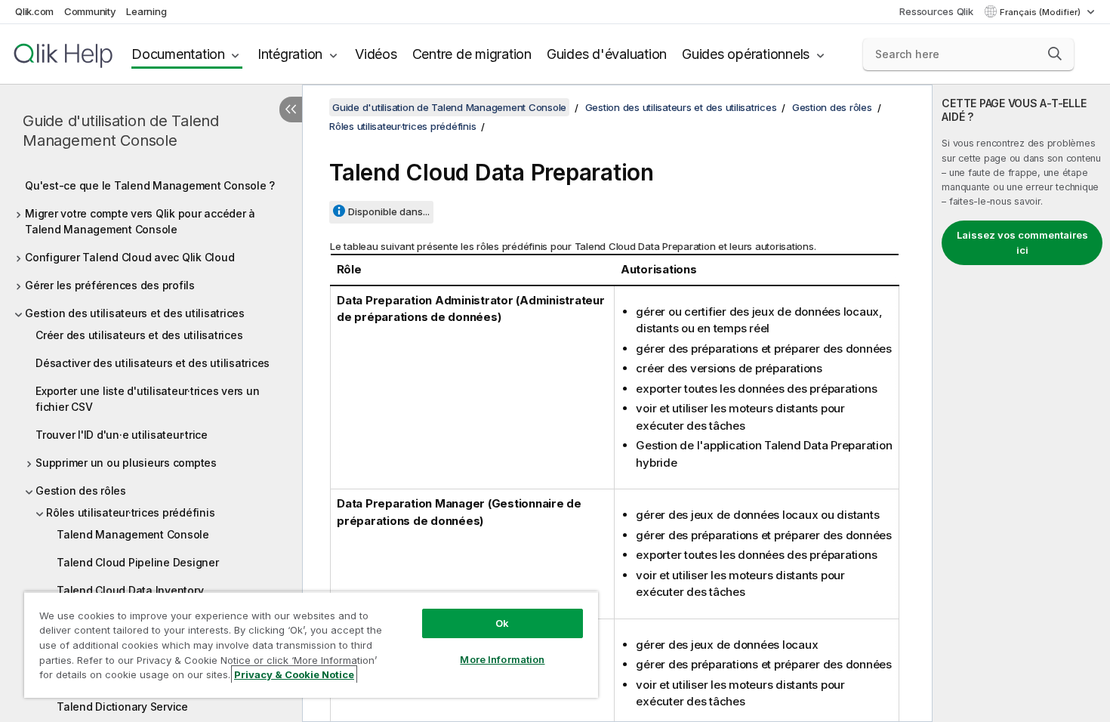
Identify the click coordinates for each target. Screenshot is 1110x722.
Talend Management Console (133, 534)
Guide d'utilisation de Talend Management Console (121, 131)
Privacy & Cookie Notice (294, 674)
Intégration (289, 54)
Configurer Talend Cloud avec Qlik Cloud (129, 257)
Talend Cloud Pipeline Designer (138, 562)
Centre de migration (472, 54)
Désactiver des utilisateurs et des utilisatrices (152, 362)
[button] (1055, 53)
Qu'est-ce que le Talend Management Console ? (150, 185)
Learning (146, 11)
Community (90, 11)
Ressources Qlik (936, 11)
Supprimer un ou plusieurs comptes (126, 462)
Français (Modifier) (1041, 12)
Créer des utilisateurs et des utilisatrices (138, 335)
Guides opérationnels (745, 54)
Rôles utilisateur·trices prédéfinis (130, 512)
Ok (502, 623)
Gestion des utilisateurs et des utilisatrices (135, 313)
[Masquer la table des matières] (290, 109)
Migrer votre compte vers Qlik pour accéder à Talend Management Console (140, 221)
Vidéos (376, 54)
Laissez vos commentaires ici (1022, 242)
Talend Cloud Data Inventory (130, 590)
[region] (311, 644)
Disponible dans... (389, 211)
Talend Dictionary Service (122, 706)
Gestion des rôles (80, 490)
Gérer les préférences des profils (110, 285)
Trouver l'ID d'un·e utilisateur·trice (121, 434)
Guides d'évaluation (607, 54)
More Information (502, 659)
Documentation (178, 54)
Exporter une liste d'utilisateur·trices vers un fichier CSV (147, 398)
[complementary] (1021, 403)
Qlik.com (34, 11)
